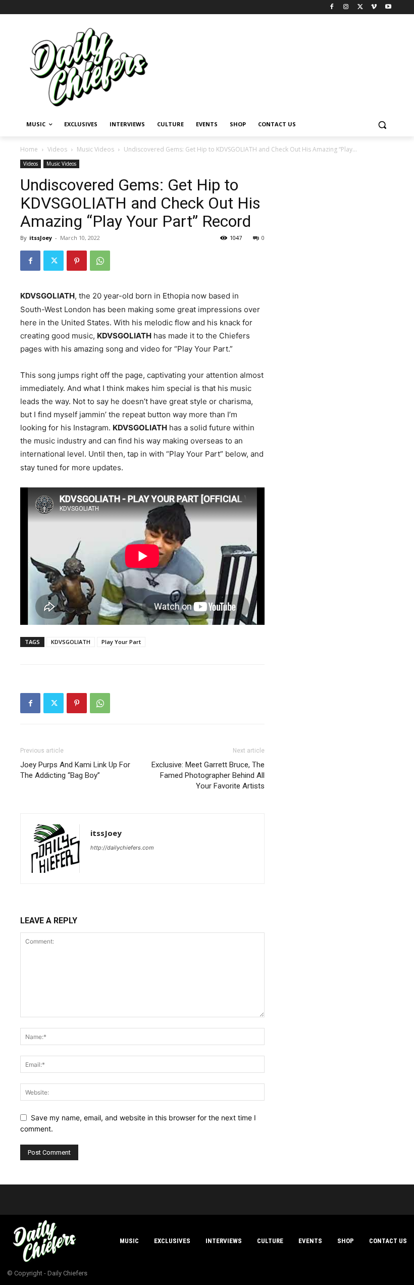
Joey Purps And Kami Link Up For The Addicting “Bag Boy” (75, 770)
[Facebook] (332, 7)
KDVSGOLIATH (70, 642)
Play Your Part (121, 642)
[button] (382, 124)
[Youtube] (388, 7)
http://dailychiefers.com (122, 847)
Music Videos (95, 149)
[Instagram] (346, 7)
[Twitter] (360, 7)
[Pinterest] (77, 261)
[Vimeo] (374, 7)
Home (29, 149)
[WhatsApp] (100, 261)
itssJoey (40, 237)
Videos (57, 149)
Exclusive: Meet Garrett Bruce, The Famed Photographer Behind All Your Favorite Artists (208, 775)
